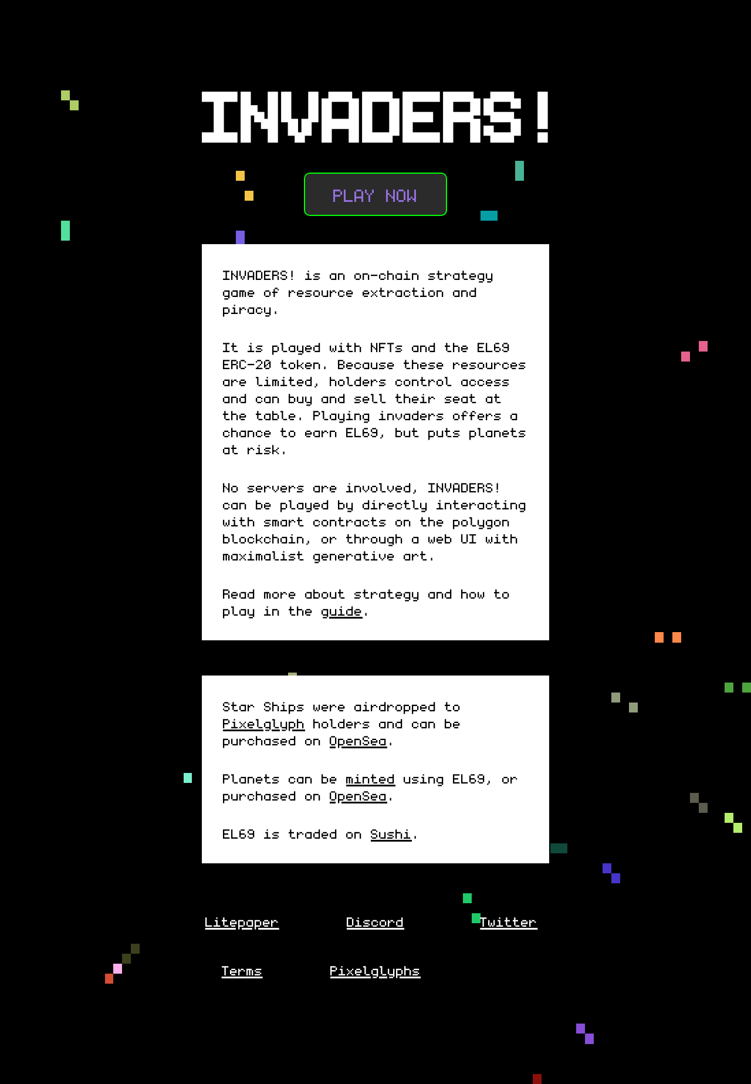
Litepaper (242, 921)
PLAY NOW (375, 194)
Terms (242, 969)
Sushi (391, 833)
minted (370, 777)
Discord (375, 921)
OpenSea (358, 739)
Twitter (508, 921)
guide (342, 610)
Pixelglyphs (375, 969)
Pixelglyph (264, 722)
